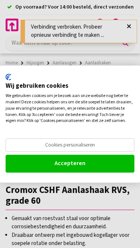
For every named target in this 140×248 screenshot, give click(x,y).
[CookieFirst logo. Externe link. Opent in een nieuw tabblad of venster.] (8, 77)
